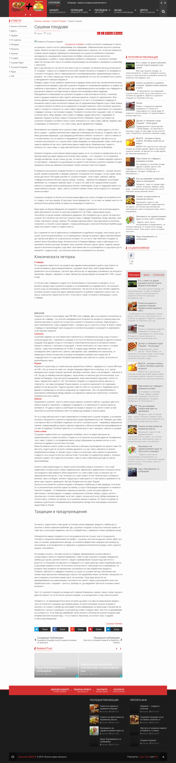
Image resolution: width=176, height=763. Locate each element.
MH (155, 756)
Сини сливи (40, 431)
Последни (100, 11)
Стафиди (39, 262)
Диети (14, 31)
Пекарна (15, 44)
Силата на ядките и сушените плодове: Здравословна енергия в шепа (151, 85)
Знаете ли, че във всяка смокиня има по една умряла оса (55, 668)
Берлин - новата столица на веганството (87, 3)
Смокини (38, 333)
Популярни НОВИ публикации (134, 275)
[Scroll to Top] (163, 756)
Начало (57, 11)
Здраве (14, 35)
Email (119, 33)
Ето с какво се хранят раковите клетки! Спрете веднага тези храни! (151, 65)
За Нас (123, 11)
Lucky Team (144, 756)
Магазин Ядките (60, 690)
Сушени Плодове (114, 623)
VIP (12, 76)
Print (110, 33)
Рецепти (15, 49)
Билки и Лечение (19, 26)
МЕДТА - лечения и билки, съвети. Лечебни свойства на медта (150, 141)
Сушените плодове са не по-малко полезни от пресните (151, 719)
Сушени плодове (51, 26)
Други (147, 11)
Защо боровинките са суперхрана (146, 237)
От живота (16, 40)
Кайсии (38, 398)
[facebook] (25, 15)
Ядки (13, 71)
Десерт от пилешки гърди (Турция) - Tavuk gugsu (148, 121)
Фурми (37, 363)
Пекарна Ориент (82, 690)
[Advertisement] (84, 305)
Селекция (79, 11)
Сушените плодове (74, 44)
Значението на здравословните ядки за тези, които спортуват (151, 217)
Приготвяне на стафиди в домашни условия (148, 159)
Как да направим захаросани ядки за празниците (150, 179)
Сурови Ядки (17, 62)
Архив (146, 274)
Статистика (158, 274)
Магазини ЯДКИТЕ (27, 756)
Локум (139, 103)
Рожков (14, 53)
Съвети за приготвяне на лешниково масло (148, 197)
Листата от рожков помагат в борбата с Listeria (153, 729)
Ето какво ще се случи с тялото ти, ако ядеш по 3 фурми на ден (97, 668)
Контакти (102, 690)
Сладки (14, 58)
